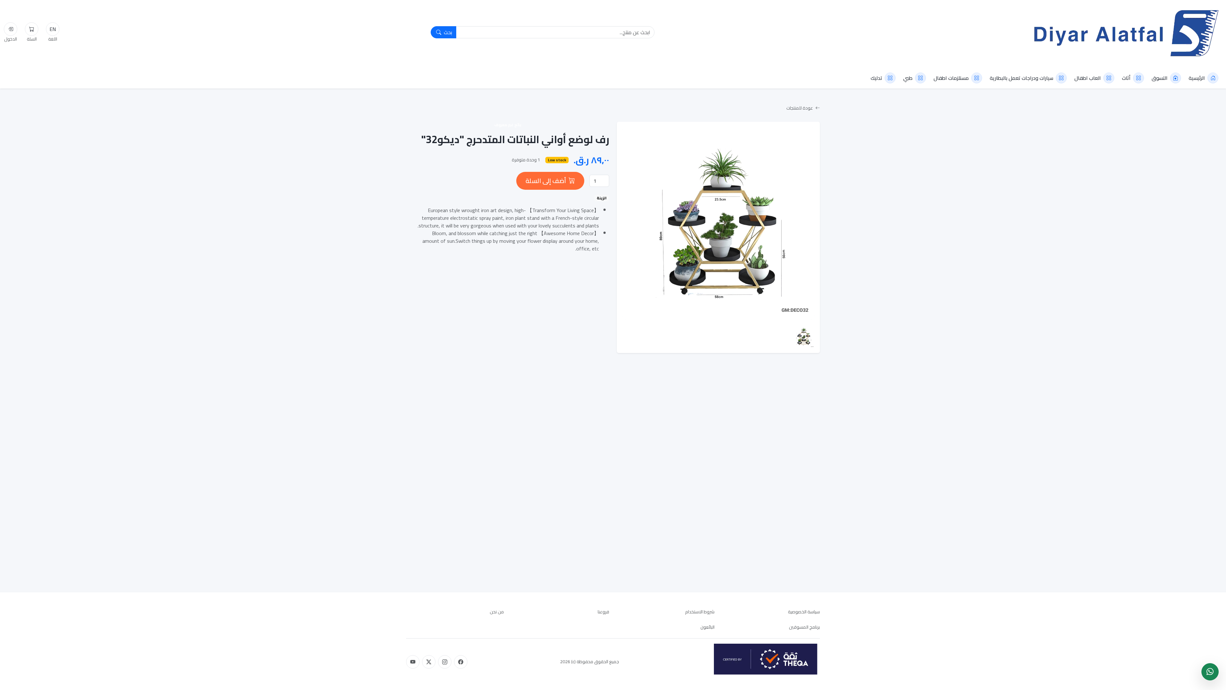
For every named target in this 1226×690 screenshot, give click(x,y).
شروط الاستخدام (700, 612)
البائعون (707, 627)
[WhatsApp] (1210, 671)
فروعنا (603, 612)
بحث (447, 32)
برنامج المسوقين (804, 627)
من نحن (497, 612)
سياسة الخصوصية (804, 612)
